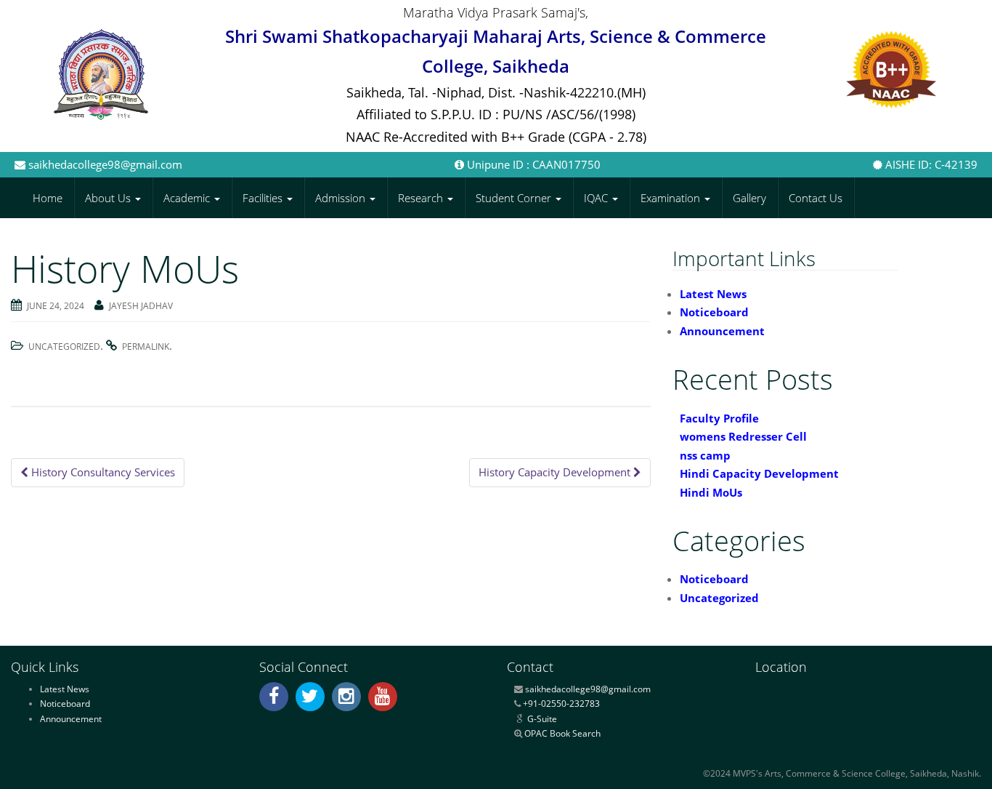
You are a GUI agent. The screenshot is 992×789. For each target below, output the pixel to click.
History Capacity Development (556, 472)
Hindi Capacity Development (759, 473)
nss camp (705, 455)
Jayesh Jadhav (141, 306)
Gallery (749, 198)
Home (47, 198)
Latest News (713, 294)
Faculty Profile (719, 418)
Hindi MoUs (711, 492)
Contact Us (815, 198)
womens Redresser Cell (743, 436)
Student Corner (515, 198)
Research (422, 198)
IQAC (597, 198)
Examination (672, 198)
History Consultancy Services (101, 472)
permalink (145, 346)
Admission (341, 198)
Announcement (722, 331)
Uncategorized (64, 346)
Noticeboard (714, 312)
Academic (188, 198)
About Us (109, 198)
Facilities (264, 198)
